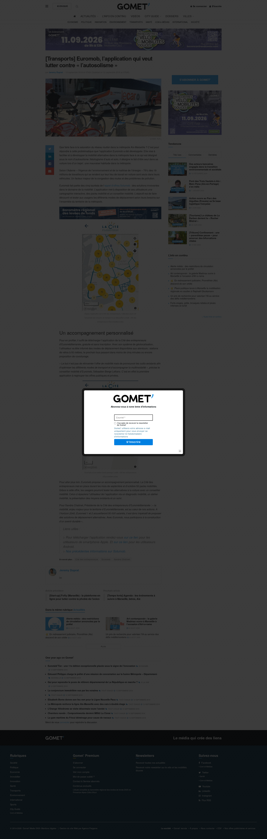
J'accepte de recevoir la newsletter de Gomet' (132, 424)
